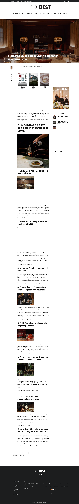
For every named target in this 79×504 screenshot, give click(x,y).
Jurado (25, 1)
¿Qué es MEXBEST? (12, 1)
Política (67, 483)
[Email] (11, 78)
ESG (51, 486)
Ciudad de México (33, 450)
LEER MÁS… (26, 488)
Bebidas (21, 13)
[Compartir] (11, 74)
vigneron (16, 455)
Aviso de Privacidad (49, 493)
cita (26, 450)
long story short (18, 453)
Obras (46, 486)
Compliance (56, 493)
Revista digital (16, 497)
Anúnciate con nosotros (63, 493)
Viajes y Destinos (28, 13)
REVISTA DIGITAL (30, 1)
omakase (38, 453)
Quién (44, 483)
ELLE (49, 483)
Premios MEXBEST (19, 1)
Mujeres (56, 486)
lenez (46, 450)
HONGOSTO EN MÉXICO (15, 482)
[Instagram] (66, 1)
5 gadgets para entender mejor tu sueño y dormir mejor (63, 127)
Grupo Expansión (64, 486)
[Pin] (11, 76)
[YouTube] (68, 1)
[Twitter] (65, 1)
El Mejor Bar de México (16, 484)
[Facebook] (63, 1)
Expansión (62, 483)
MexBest (32, 453)
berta (21, 450)
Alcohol (16, 450)
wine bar (22, 455)
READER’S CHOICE (63, 13)
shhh (43, 453)
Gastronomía (15, 13)
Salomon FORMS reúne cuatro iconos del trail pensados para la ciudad (63, 122)
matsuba (26, 453)
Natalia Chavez (11, 70)
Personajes (36, 13)
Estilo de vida (49, 13)
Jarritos (41, 450)
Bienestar (42, 13)
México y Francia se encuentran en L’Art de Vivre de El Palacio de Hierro (63, 117)
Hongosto (56, 13)
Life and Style (54, 483)
